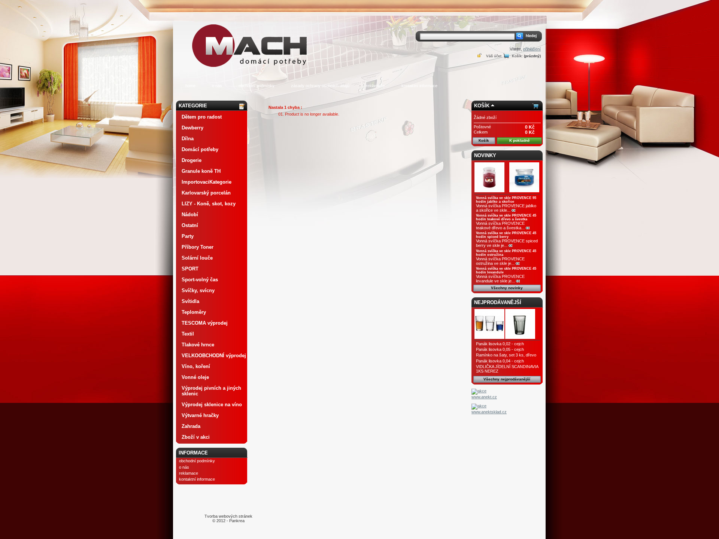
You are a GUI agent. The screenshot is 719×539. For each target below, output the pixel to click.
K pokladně (519, 140)
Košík (481, 105)
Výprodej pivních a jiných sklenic (211, 390)
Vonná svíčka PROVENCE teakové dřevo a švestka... (500, 225)
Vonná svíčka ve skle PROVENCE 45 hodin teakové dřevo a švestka (506, 217)
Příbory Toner (197, 247)
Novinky (485, 155)
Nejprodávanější (497, 302)
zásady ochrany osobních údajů (320, 85)
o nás (217, 85)
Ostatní (190, 225)
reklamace (375, 85)
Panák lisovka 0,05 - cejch (500, 349)
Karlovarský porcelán (206, 193)
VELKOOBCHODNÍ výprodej (214, 355)
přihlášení (532, 49)
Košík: (517, 56)
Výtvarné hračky (200, 415)
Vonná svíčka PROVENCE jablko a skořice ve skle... (506, 207)
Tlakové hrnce (198, 344)
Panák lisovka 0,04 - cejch (500, 361)
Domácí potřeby (200, 149)
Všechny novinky (507, 288)
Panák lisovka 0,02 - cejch (500, 344)
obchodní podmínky (256, 85)
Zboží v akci (196, 437)
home (190, 85)
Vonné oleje (195, 377)
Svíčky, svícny (198, 290)
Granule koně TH (201, 171)
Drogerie (191, 160)
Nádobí (190, 214)
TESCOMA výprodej (205, 323)
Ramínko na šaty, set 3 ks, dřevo (506, 355)
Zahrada (191, 426)
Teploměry (194, 312)
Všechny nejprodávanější (506, 379)
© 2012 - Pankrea (228, 518)
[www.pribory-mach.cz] (251, 35)
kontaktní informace (419, 85)
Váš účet (493, 56)
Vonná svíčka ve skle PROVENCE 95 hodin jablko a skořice (506, 199)
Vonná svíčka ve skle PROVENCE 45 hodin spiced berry (506, 235)
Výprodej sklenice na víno (212, 404)
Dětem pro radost (202, 117)
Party (188, 236)
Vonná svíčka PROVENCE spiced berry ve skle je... (507, 243)
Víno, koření (196, 366)
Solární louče (197, 258)
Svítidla (190, 301)
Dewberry (192, 128)
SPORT (190, 269)
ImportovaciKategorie (206, 182)
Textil (188, 334)
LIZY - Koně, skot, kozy (209, 203)
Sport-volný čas (200, 279)
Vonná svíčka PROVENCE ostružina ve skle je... (500, 261)
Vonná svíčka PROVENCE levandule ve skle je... (500, 278)
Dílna (188, 138)
